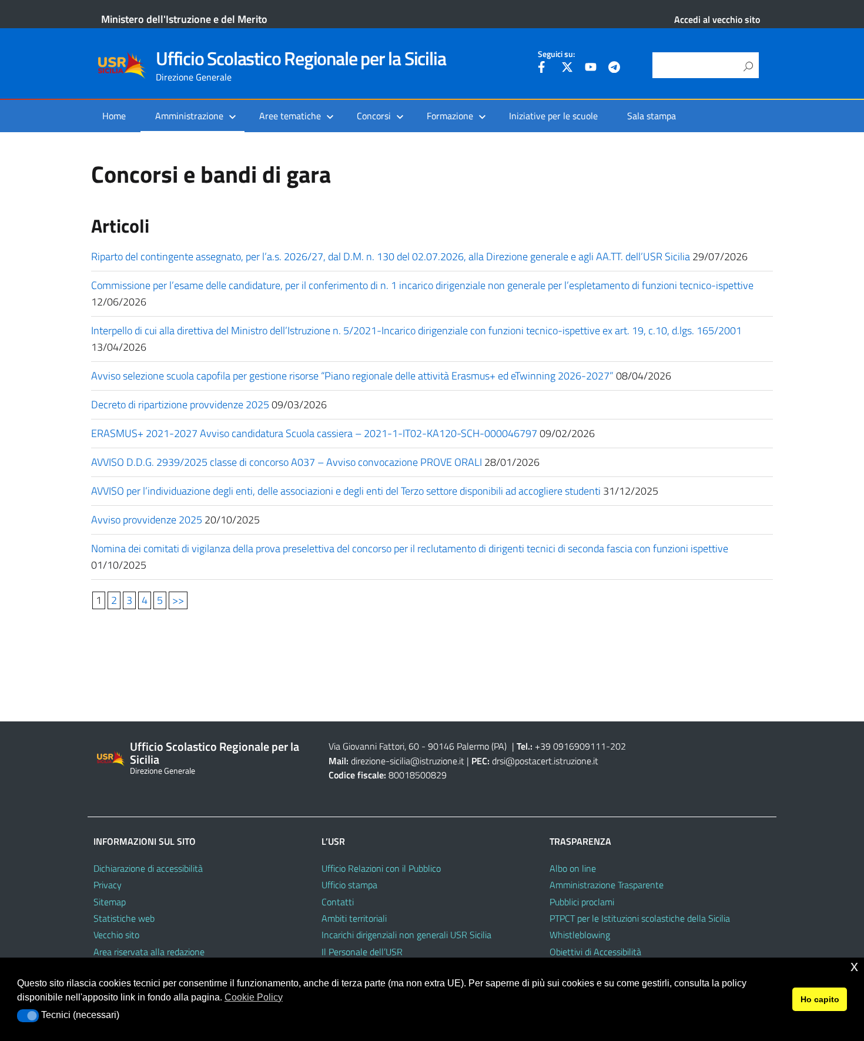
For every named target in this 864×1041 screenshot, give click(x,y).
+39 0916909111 (570, 746)
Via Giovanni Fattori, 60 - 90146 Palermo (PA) (418, 746)
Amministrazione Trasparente (607, 885)
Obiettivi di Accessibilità (595, 952)
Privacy (107, 885)
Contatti (338, 902)
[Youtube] (591, 68)
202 (618, 746)
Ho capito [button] (820, 999)
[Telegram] (614, 68)
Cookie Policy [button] (254, 997)
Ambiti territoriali (354, 918)
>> (178, 600)
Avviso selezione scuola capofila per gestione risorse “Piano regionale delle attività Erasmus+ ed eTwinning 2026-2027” (352, 376)
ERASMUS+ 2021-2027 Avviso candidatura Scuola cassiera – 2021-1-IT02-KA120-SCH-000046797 (314, 433)
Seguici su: (556, 54)
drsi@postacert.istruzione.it (545, 761)
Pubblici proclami (582, 902)
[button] (28, 1015)
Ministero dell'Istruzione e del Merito (184, 19)
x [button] (854, 966)
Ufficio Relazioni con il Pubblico (381, 868)
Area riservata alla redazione (149, 952)
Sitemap (109, 902)
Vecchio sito (116, 935)
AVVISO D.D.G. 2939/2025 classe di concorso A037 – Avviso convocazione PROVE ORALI (286, 462)
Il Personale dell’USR (362, 952)
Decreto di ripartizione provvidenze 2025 (180, 404)
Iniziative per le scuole (553, 116)
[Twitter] (567, 68)
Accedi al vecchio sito (717, 19)
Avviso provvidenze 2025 (146, 520)
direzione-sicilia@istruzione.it (407, 761)
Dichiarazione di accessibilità (148, 868)
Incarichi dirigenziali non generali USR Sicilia (406, 935)
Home (114, 116)
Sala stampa (651, 116)
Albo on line (573, 868)
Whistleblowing (580, 935)
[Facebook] (544, 68)
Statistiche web (124, 918)
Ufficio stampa (349, 885)
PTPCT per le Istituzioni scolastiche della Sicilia (640, 918)
